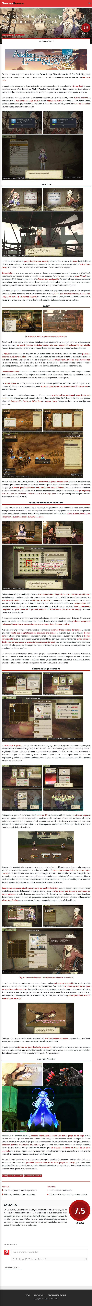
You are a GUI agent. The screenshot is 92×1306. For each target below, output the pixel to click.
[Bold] (13, 1259)
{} (41, 1259)
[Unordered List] (29, 1259)
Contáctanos (39, 1295)
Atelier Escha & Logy (15, 1175)
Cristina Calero (7, 35)
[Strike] (23, 1259)
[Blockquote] (32, 1259)
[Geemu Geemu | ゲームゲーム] (13, 3)
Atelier (4, 1175)
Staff (28, 1295)
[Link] (38, 1259)
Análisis (4, 32)
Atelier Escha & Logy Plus (32, 1175)
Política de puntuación (57, 1295)
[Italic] (16, 1259)
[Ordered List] (26, 1259)
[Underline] (19, 1259)
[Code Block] (35, 1259)
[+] (45, 1259)
